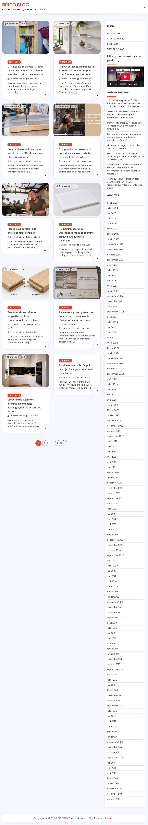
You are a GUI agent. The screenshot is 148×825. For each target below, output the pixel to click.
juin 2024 (111, 327)
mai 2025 (111, 280)
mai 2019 (111, 638)
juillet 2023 (112, 384)
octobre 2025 (114, 254)
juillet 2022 (112, 446)
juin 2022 (111, 451)
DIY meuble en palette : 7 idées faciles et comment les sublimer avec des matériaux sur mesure (26, 70)
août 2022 (112, 441)
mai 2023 (111, 394)
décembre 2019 (115, 602)
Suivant (64, 443)
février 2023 (113, 410)
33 (58, 443)
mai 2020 (111, 576)
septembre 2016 (115, 757)
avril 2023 (111, 399)
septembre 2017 (115, 705)
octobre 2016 (113, 752)
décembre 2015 (115, 788)
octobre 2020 (114, 550)
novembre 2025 (115, 249)
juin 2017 (111, 716)
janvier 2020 (113, 596)
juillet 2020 (112, 565)
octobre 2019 (113, 612)
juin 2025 (111, 275)
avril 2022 (111, 462)
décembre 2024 (115, 296)
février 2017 (113, 731)
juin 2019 (111, 633)
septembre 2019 (115, 617)
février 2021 (112, 534)
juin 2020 (111, 571)
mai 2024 (112, 332)
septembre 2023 (115, 373)
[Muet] (135, 84)
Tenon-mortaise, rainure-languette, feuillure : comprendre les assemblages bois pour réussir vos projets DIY (24, 320)
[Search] (143, 7)
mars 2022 (112, 467)
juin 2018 (111, 685)
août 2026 (112, 202)
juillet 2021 (112, 508)
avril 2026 (112, 223)
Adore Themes (105, 818)
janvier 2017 (113, 736)
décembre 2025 (115, 244)
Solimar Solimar (17, 78)
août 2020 (112, 560)
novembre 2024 (115, 301)
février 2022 (113, 472)
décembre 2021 (115, 482)
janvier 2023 (113, 415)
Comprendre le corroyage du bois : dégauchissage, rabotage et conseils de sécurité (76, 152)
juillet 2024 (112, 322)
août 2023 (112, 379)
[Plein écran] (139, 84)
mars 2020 (112, 586)
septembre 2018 (115, 669)
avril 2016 (111, 773)
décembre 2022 (115, 420)
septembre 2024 (115, 311)
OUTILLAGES (14, 62)
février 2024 (113, 348)
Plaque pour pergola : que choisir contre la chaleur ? (123, 147)
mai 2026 (111, 218)
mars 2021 (112, 529)
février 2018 (113, 690)
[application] (125, 77)
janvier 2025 (113, 291)
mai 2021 (111, 519)
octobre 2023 (114, 368)
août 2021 (112, 503)
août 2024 (112, 316)
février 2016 (113, 778)
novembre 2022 (115, 425)
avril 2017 (111, 721)
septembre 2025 (115, 259)
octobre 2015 (113, 799)
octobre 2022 (114, 431)
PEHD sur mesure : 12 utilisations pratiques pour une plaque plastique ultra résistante (125, 156)
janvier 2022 (113, 477)
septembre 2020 (115, 555)
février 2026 (113, 233)
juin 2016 (111, 762)
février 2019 (113, 648)
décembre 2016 (115, 742)
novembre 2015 (114, 793)
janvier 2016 (113, 783)
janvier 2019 (113, 654)
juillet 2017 (112, 710)
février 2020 (113, 591)
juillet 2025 (112, 270)
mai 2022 (111, 456)
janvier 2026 (113, 239)
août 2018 (112, 674)
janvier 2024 (113, 353)
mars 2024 (112, 342)
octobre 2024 (114, 306)
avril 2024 (112, 337)
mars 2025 (112, 285)
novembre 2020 (115, 545)
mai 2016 (111, 768)
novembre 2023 (115, 363)
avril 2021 (111, 524)
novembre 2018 (115, 659)
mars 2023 (112, 405)
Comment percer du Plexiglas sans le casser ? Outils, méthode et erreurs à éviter (26, 152)
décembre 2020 (115, 539)
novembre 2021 (114, 488)
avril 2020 (112, 581)
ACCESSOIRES (113, 33)
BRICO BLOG (15, 4)
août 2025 (112, 265)
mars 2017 (112, 726)
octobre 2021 (113, 493)
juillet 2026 (112, 208)
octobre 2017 (113, 700)
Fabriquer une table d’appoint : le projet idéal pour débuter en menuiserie (76, 369)
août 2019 (112, 622)
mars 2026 (112, 228)
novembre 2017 (115, 695)
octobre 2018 (113, 664)
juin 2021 (111, 514)
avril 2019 (111, 643)
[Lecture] (110, 84)
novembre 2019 (115, 607)
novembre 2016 (115, 747)
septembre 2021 (115, 498)
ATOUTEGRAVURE (115, 38)
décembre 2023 (115, 358)
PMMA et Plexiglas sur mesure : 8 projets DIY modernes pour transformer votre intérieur (77, 70)
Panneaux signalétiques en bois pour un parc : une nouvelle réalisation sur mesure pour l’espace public (125, 183)
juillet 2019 (112, 627)
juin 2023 (111, 389)
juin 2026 (111, 213)
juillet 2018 (112, 679)
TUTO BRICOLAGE (115, 49)
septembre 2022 (115, 436)
